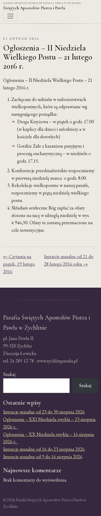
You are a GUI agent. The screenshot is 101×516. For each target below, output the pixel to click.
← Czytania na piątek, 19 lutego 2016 (19, 263)
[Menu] (10, 16)
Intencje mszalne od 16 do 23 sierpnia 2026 (44, 449)
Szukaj (9, 374)
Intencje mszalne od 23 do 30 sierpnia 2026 (44, 412)
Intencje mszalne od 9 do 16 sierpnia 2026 (42, 457)
